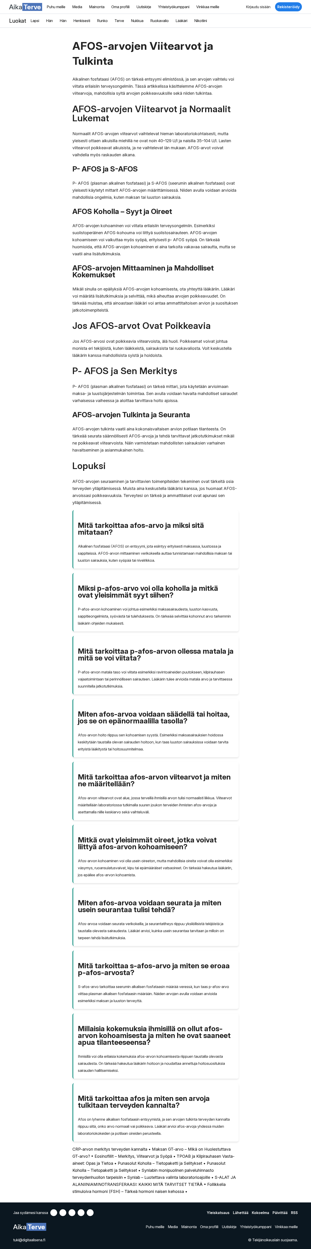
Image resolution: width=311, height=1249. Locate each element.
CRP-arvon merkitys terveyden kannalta (109, 1149)
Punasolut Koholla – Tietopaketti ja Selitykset (160, 1163)
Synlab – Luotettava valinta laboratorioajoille (168, 1177)
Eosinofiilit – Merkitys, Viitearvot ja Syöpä (133, 1156)
